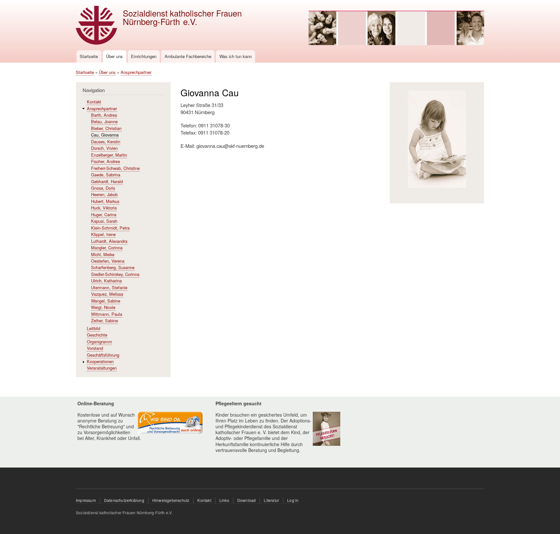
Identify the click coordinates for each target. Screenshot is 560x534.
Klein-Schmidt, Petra (110, 228)
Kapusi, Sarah (104, 221)
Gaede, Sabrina (105, 175)
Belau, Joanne (104, 121)
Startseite (89, 56)
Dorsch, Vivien (104, 148)
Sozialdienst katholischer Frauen (182, 13)
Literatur (271, 500)
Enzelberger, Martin (109, 155)
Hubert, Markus (105, 201)
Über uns (114, 56)
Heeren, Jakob (104, 194)
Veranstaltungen (102, 368)
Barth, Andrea (104, 115)
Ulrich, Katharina (106, 281)
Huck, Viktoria (104, 208)
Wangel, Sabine (105, 301)
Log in (292, 500)
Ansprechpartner (136, 72)
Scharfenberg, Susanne (112, 267)
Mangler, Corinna (106, 247)
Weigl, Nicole (103, 307)
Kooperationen (100, 361)
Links (224, 500)
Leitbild (93, 328)
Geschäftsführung (103, 355)
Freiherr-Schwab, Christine (115, 168)
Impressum (86, 500)
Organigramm (99, 341)
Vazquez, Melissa (107, 294)
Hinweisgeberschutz (171, 500)
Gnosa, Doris (103, 188)
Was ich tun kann (235, 56)
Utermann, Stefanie (109, 287)
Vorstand (95, 348)
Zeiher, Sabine (104, 320)
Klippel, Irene (103, 234)
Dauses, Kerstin (105, 141)
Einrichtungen (144, 56)
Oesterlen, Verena (107, 261)
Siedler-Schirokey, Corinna (115, 274)
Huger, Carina (103, 214)
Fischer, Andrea (105, 161)
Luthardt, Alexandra (109, 241)
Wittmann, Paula (106, 314)
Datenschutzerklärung (124, 500)
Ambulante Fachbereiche (188, 56)
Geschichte (97, 335)
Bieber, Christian (106, 128)
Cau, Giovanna (105, 135)
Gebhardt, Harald (107, 181)
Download (246, 500)
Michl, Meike (102, 254)
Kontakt (94, 102)
